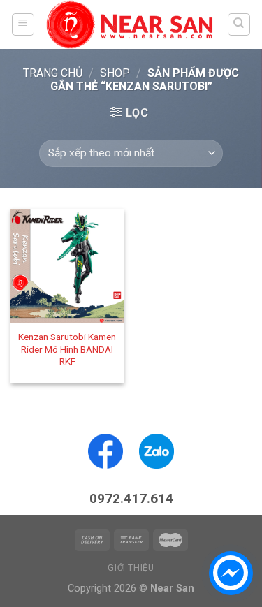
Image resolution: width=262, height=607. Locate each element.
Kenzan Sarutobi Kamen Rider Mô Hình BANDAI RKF (67, 349)
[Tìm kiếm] (239, 24)
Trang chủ (52, 73)
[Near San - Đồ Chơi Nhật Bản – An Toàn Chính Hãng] (131, 24)
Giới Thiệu (131, 568)
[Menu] (23, 24)
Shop (115, 73)
